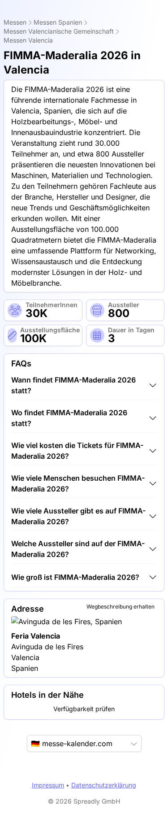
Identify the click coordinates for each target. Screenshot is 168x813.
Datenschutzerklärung (103, 785)
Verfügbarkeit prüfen (84, 709)
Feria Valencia (35, 635)
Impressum (48, 785)
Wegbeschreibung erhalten (120, 606)
